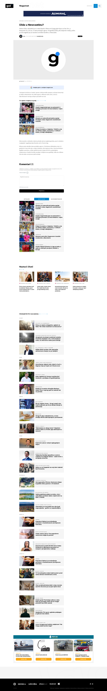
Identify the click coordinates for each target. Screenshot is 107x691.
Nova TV (14, 684)
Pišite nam (52, 688)
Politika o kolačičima (89, 688)
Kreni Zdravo (59, 684)
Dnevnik (22, 684)
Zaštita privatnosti (81, 688)
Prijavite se (41, 190)
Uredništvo (57, 688)
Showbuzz (43, 684)
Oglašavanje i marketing (65, 688)
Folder (53, 684)
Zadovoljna (32, 684)
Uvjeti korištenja (73, 688)
